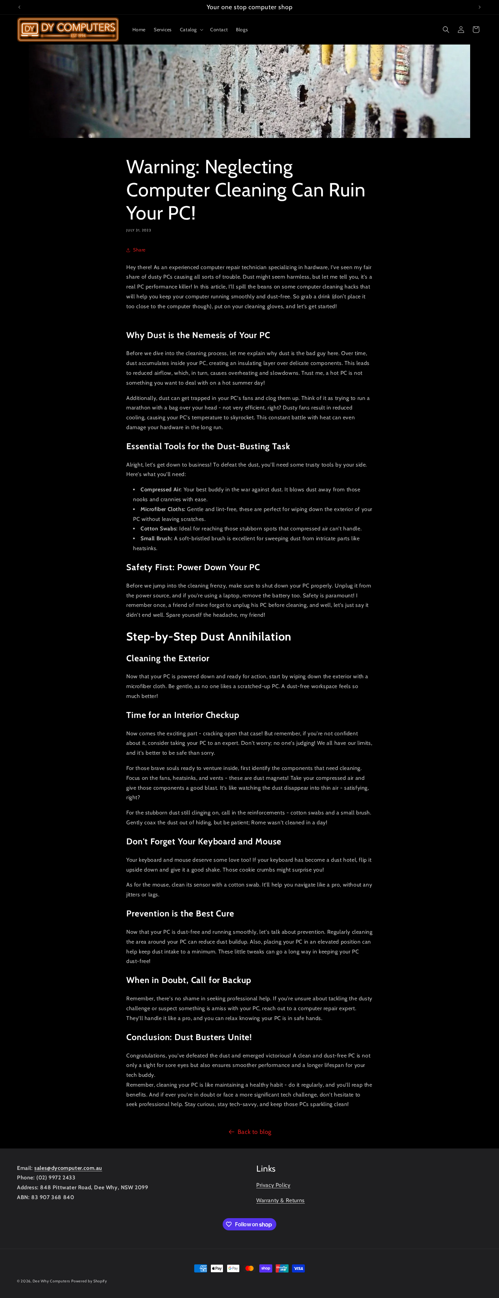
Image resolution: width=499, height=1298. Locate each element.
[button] (191, 29)
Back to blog (255, 1132)
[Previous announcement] (19, 7)
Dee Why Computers (51, 1281)
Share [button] (139, 250)
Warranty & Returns (280, 1200)
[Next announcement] (479, 7)
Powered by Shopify (89, 1281)
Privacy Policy (273, 1185)
